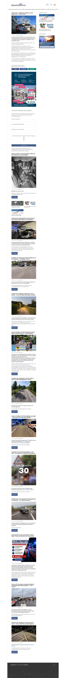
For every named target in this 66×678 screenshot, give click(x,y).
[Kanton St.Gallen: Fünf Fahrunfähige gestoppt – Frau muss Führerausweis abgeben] (23, 428)
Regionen (12, 9)
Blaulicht (53, 9)
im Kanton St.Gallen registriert (27, 489)
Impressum (13, 664)
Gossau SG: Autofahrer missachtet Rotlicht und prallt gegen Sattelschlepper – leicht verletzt (22, 585)
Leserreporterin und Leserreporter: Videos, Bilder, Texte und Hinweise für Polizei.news (22, 535)
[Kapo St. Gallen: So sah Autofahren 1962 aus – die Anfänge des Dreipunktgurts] (23, 172)
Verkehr (33, 9)
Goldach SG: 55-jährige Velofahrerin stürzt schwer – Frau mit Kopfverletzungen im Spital (23, 294)
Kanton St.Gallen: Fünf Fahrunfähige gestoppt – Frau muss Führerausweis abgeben (23, 416)
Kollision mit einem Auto (19, 283)
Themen (26, 9)
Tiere (50, 9)
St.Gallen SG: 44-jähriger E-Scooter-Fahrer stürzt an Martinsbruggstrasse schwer (22, 379)
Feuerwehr (42, 9)
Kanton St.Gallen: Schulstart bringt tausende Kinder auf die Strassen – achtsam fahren (23, 333)
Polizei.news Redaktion (19, 35)
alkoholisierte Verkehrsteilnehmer (18, 442)
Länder (23, 9)
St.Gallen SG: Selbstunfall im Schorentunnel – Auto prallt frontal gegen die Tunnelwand (23, 219)
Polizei (39, 9)
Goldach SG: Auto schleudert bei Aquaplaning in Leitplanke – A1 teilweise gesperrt (23, 499)
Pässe (37, 9)
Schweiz (9, 9)
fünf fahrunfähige (25, 441)
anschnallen (25, 193)
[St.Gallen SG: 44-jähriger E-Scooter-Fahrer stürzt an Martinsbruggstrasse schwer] (23, 391)
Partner (56, 9)
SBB (35, 9)
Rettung (45, 9)
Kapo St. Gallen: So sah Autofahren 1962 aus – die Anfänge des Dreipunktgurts (23, 154)
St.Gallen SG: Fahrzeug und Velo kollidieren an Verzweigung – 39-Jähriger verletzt (23, 258)
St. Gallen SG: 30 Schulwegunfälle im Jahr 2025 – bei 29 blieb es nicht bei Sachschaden (23, 452)
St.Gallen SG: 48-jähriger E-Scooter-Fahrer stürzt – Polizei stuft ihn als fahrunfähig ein (22, 623)
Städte (19, 9)
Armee (48, 9)
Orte (21, 9)
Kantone (15, 9)
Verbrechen (29, 9)
